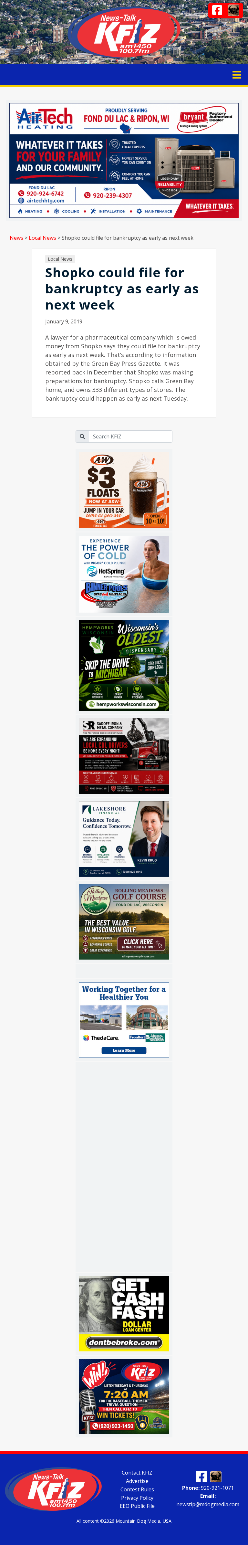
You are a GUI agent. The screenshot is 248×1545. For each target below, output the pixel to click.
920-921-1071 (208, 1487)
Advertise (137, 1481)
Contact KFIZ (137, 1472)
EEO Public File (137, 1505)
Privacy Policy (137, 1497)
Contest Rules (137, 1489)
